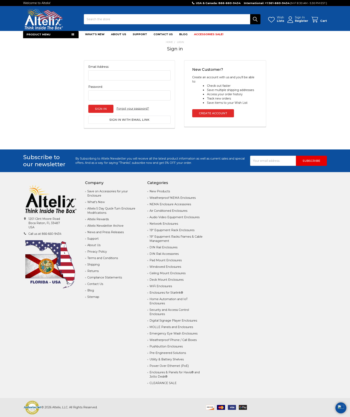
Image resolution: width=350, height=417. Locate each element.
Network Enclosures (163, 223)
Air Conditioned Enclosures (168, 211)
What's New (95, 34)
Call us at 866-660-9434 (44, 234)
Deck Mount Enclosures (166, 280)
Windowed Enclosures (165, 267)
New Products (159, 191)
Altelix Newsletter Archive (105, 226)
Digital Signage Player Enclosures (173, 320)
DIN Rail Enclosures (163, 247)
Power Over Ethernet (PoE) (169, 366)
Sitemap (93, 297)
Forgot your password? (132, 108)
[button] (51, 200)
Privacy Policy (97, 251)
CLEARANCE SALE (163, 383)
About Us (118, 34)
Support (140, 34)
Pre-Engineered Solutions (167, 353)
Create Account (213, 113)
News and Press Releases (105, 232)
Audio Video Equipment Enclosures (174, 217)
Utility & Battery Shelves (166, 359)
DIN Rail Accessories (164, 254)
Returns (93, 271)
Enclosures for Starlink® (166, 292)
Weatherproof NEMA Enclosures (172, 198)
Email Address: (98, 67)
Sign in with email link (129, 120)
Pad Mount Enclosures (165, 260)
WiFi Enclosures (160, 286)
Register (301, 21)
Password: (95, 87)
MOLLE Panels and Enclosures (171, 327)
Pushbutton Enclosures (166, 346)
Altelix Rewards (98, 219)
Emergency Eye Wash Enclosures (173, 333)
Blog (183, 34)
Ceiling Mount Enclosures (167, 273)
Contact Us (163, 34)
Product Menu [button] (38, 34)
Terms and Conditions (102, 258)
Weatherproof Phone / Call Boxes (173, 340)
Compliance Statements (104, 277)
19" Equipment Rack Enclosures (171, 230)
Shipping (93, 264)
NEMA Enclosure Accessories (170, 204)
